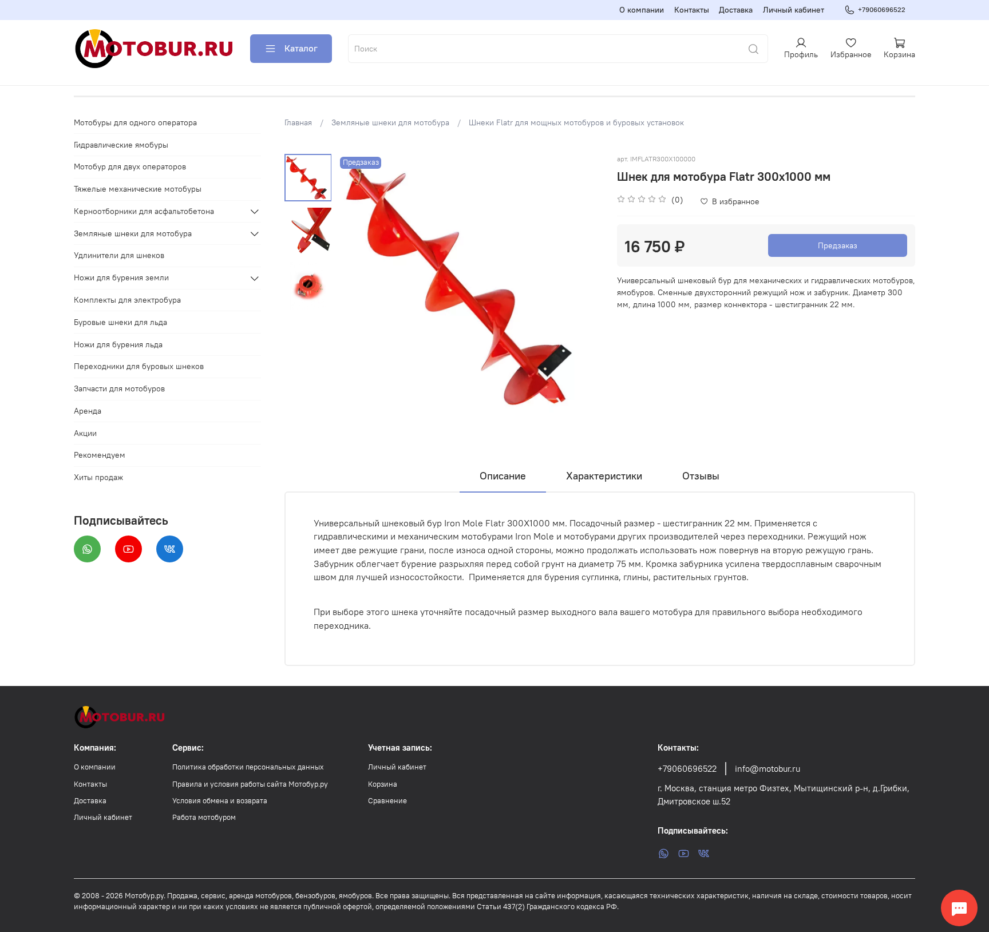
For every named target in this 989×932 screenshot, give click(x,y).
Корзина (382, 784)
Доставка (736, 10)
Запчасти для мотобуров (119, 389)
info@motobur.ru (767, 768)
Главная (298, 122)
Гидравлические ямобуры (121, 145)
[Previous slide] (357, 285)
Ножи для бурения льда (118, 344)
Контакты (691, 10)
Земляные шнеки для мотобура (390, 122)
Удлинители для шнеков (119, 256)
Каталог (301, 48)
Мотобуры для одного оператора (135, 122)
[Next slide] (580, 285)
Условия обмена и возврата (219, 800)
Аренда (87, 411)
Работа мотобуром (204, 817)
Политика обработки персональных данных (248, 767)
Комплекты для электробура (127, 300)
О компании (641, 10)
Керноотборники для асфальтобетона (144, 211)
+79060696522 (881, 9)
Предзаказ (837, 245)
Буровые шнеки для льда (120, 322)
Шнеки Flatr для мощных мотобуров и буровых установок (576, 122)
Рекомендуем (99, 455)
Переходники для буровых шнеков (139, 367)
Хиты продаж (98, 478)
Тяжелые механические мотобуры (137, 189)
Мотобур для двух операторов (130, 167)
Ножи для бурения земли (121, 278)
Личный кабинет (793, 10)
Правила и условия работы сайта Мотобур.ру (250, 784)
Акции (85, 433)
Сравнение (387, 800)
